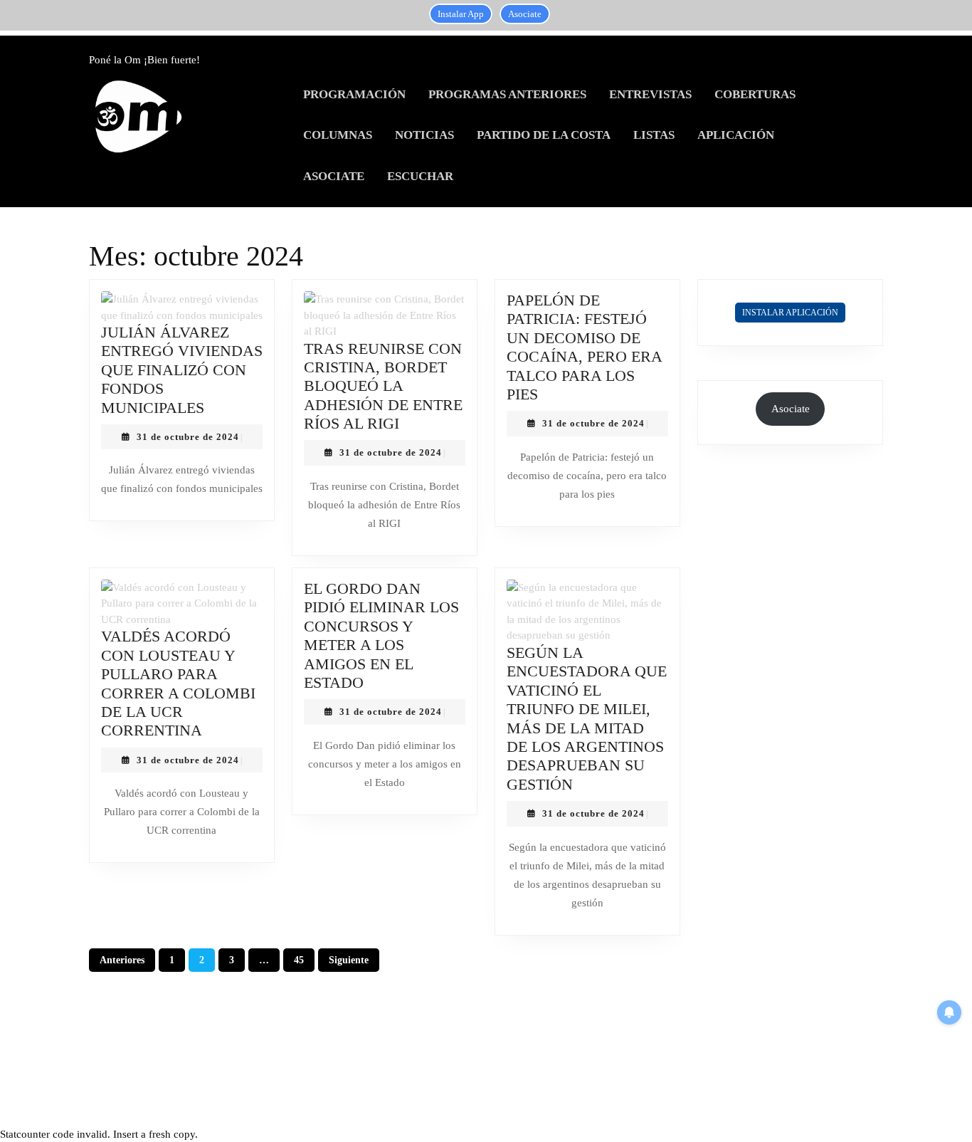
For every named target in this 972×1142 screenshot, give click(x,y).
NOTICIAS (424, 135)
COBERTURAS (755, 94)
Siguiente (349, 960)
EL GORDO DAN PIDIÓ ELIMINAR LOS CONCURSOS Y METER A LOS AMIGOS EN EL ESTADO (381, 635)
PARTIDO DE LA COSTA (544, 135)
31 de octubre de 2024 (188, 436)
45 (299, 960)
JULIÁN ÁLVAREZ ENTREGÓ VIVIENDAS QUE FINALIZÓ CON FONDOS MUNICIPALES (182, 370)
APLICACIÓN (735, 135)
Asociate (525, 14)
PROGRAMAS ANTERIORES (507, 94)
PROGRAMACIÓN (354, 94)
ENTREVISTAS (650, 94)
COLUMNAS (337, 135)
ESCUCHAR (420, 176)
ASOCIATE (333, 176)
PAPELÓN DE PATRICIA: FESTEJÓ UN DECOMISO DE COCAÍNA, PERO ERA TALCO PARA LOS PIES (584, 347)
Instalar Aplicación (790, 313)
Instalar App (461, 14)
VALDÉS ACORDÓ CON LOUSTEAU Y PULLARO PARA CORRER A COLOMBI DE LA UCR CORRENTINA (178, 683)
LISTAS (654, 135)
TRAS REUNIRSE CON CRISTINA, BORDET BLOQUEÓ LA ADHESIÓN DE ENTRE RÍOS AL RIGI (383, 386)
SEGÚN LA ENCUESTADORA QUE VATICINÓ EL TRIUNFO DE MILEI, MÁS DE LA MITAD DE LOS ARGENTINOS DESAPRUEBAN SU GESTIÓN (587, 718)
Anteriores (122, 960)
